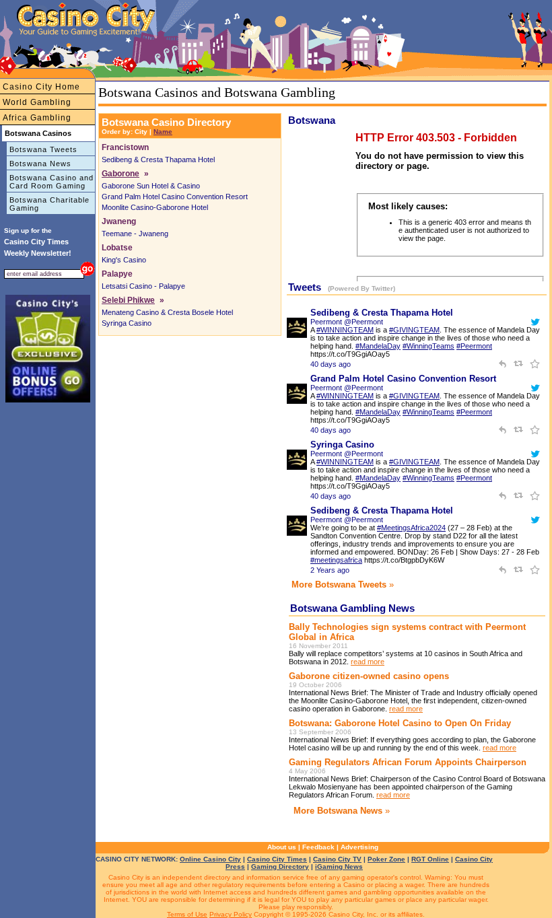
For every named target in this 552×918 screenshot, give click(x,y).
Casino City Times (277, 859)
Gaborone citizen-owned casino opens (369, 676)
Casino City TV (337, 859)
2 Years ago (329, 570)
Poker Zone (386, 859)
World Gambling (37, 102)
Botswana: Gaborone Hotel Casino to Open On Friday (400, 723)
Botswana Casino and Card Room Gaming (51, 182)
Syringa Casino (126, 323)
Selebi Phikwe (128, 300)
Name (162, 131)
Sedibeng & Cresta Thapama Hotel (158, 159)
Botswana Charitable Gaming (49, 204)
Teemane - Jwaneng (135, 233)
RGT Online (430, 859)
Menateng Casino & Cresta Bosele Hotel (167, 312)
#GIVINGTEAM (414, 330)
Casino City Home (41, 87)
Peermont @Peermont (346, 322)
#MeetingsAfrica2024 (411, 528)
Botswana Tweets (43, 149)
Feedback (318, 847)
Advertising (359, 847)
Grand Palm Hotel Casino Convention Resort (175, 196)
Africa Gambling (37, 117)
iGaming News (339, 866)
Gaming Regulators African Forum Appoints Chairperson (407, 762)
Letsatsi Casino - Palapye (143, 286)
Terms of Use (187, 914)
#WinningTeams (428, 346)
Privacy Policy (230, 914)
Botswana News (40, 164)
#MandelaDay (378, 346)
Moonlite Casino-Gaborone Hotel (155, 207)
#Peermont (474, 346)
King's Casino (124, 260)
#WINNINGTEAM (345, 330)
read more (367, 662)
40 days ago (330, 364)
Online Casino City (210, 859)
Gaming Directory (280, 866)
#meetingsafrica (336, 560)
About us (281, 847)
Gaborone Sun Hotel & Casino (151, 186)
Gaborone (120, 173)
